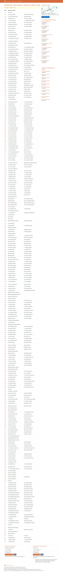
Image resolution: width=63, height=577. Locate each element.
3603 (5, 381)
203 (5, 154)
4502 (5, 476)
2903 (5, 288)
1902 (5, 118)
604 (5, 500)
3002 (5, 298)
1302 (5, 51)
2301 (5, 188)
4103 (5, 440)
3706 (5, 399)
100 (5, 12)
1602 (5, 87)
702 (5, 510)
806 (5, 529)
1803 (5, 114)
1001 (5, 14)
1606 (5, 95)
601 (5, 494)
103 (5, 30)
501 (5, 482)
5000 (5, 480)
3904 (5, 418)
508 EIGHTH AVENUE (45, 77)
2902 (5, 286)
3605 (5, 385)
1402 (5, 65)
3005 (5, 304)
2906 (5, 294)
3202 (5, 330)
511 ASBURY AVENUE (46, 87)
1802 (5, 112)
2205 (5, 184)
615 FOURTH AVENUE (46, 56)
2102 (5, 166)
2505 (5, 229)
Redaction (20, 1)
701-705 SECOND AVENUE (46, 47)
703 (5, 512)
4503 (5, 478)
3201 (5, 328)
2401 (5, 196)
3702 (5, 391)
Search (13, 1)
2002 (5, 128)
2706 (5, 267)
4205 (5, 454)
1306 (5, 59)
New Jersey (6, 7)
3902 (5, 414)
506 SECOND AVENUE (46, 93)
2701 (5, 257)
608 (5, 508)
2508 (5, 235)
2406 (5, 206)
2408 (5, 210)
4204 (5, 452)
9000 (5, 533)
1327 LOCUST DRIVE (45, 96)
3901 (5, 412)
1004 (5, 20)
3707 (5, 401)
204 (5, 156)
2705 (5, 265)
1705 (5, 106)
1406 (5, 73)
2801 (5, 271)
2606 (5, 249)
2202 (5, 178)
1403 (5, 67)
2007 (5, 138)
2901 (5, 284)
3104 (5, 324)
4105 (5, 444)
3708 (5, 403)
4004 (5, 426)
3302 (5, 345)
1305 (5, 57)
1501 (5, 75)
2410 (5, 214)
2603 (5, 243)
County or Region (8, 550)
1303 (5, 53)
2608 (5, 253)
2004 (5, 132)
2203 (5, 180)
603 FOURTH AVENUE (46, 99)
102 (5, 28)
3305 (5, 351)
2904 (5, 290)
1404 (5, 69)
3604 (5, 383)
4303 (5, 460)
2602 (5, 241)
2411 (5, 216)
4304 (5, 462)
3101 (5, 318)
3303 (5, 347)
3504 (5, 373)
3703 (5, 393)
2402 (5, 198)
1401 (5, 63)
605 (5, 502)
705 (5, 516)
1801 (5, 110)
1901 (5, 116)
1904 (5, 122)
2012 (5, 150)
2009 (5, 142)
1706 (5, 108)
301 (5, 310)
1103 (5, 36)
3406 (5, 365)
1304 (5, 55)
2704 (5, 263)
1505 (5, 83)
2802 (5, 273)
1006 (5, 24)
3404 (5, 361)
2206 (5, 186)
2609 (5, 255)
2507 (5, 233)
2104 (5, 170)
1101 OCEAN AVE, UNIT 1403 (47, 34)
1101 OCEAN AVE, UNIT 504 (47, 43)
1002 (5, 16)
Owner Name (35, 547)
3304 (5, 349)
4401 (5, 470)
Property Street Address (9, 547)
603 (5, 498)
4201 (5, 446)
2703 (5, 261)
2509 (5, 237)
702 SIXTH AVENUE (45, 30)
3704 (5, 395)
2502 (5, 223)
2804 (5, 277)
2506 (5, 231)
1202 (5, 41)
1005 (5, 22)
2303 (5, 192)
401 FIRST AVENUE (45, 38)
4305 (5, 464)
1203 (5, 43)
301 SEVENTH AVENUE (46, 90)
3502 (5, 369)
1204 (5, 45)
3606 (5, 387)
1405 (5, 71)
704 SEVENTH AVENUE (46, 71)
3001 (5, 296)
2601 (5, 239)
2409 (5, 212)
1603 (5, 89)
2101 (5, 164)
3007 (5, 308)
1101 (5, 32)
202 (5, 152)
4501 (5, 474)
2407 (5, 208)
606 (5, 504)
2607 (5, 251)
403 (5, 432)
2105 (5, 172)
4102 (5, 438)
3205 (5, 334)
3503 (5, 371)
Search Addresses (9, 554)
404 (5, 434)
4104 (5, 442)
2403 (5, 200)
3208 (5, 338)
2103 (5, 168)
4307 (5, 468)
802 (5, 520)
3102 (5, 320)
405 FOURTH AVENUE (46, 80)
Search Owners (36, 554)
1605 (5, 93)
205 (5, 158)
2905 (5, 292)
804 (5, 524)
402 (5, 430)
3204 (5, 332)
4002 (5, 422)
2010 (5, 146)
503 (5, 486)
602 (5, 496)
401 (5, 428)
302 (5, 312)
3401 (5, 355)
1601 (5, 85)
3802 (5, 408)
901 (5, 535)
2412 (5, 218)
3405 (5, 363)
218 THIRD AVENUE (45, 26)
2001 (5, 126)
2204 (5, 182)
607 (5, 506)
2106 (5, 174)
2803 (5, 275)
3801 (5, 406)
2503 (5, 225)
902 (5, 537)
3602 (5, 379)
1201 (5, 38)
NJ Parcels (8, 1)
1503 (5, 79)
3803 (5, 410)
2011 (5, 148)
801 (5, 518)
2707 (5, 269)
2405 (5, 204)
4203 (5, 450)
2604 (5, 245)
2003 (5, 130)
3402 (5, 357)
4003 (5, 424)
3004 (5, 302)
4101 (5, 436)
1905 (5, 124)
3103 (5, 322)
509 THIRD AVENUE (45, 60)
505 (5, 490)
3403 (5, 359)
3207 (5, 336)
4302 (5, 458)
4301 (5, 456)
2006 (5, 136)
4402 (5, 472)
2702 (5, 259)
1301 (5, 49)
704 (5, 514)
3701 (5, 389)
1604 (5, 91)
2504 (5, 227)
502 (5, 484)
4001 (5, 420)
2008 (5, 140)
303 (5, 314)
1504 (5, 81)
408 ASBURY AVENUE (46, 74)
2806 (5, 281)
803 (5, 522)
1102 (5, 34)
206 (5, 160)
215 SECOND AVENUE (46, 21)
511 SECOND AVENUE (46, 51)
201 (5, 144)
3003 (5, 300)
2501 (5, 220)
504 (5, 488)
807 (5, 531)
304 (5, 316)
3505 (5, 375)
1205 (5, 47)
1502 (5, 77)
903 (5, 539)
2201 (5, 176)
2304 (5, 194)
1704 (5, 104)
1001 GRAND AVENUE (46, 83)
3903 (5, 416)
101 (5, 26)
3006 (5, 306)
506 (5, 492)
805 (5, 527)
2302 (5, 190)
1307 (5, 61)
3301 (5, 342)
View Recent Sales (45, 17)
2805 (5, 279)
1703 (5, 102)
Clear (15, 554)
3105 (5, 326)
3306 (5, 353)
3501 (5, 367)
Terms (16, 1)
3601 (5, 377)
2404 (5, 202)
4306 (5, 466)
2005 (5, 134)
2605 (5, 247)
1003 (5, 18)
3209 (5, 340)
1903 (5, 120)
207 (5, 162)
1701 (5, 97)
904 (5, 541)
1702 (5, 99)
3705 (5, 397)
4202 (5, 448)
